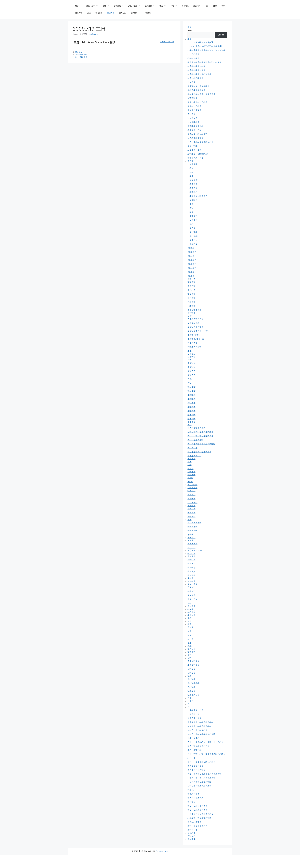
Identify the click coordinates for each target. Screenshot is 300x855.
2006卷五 (192, 264)
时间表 (190, 540)
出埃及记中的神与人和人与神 (200, 722)
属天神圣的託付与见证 (197, 134)
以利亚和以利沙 (194, 714)
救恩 (189, 631)
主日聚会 (110, 13)
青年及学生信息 (194, 310)
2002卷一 (192, 248)
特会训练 (191, 612)
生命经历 (191, 399)
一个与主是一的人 (195, 710)
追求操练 (191, 415)
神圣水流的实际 (194, 150)
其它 (189, 383)
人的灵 (190, 627)
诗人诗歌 (192, 228)
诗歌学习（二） (194, 673)
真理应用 (191, 403)
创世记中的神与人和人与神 (199, 726)
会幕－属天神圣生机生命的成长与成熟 (204, 774)
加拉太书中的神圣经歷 (197, 730)
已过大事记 (192, 543)
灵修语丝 (191, 516)
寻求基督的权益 (194, 130)
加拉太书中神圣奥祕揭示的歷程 (201, 734)
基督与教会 (192, 526)
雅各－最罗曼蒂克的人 (197, 826)
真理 (190, 208)
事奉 (189, 39)
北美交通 (191, 82)
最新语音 (191, 575)
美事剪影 (192, 216)
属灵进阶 (191, 498)
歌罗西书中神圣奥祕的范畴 (199, 782)
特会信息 (191, 298)
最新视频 (191, 571)
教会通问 (192, 188)
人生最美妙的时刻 (195, 319)
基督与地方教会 (194, 106)
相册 (189, 621)
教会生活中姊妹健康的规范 (199, 452)
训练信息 (191, 302)
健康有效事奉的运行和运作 (199, 74)
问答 (172, 6)
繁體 (189, 27)
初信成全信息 (193, 323)
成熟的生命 (192, 502)
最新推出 (191, 556)
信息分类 (148, 6)
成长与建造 (132, 6)
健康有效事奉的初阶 (196, 66)
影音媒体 (191, 474)
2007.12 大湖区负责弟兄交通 (200, 42)
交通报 (148, 13)
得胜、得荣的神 (194, 750)
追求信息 (191, 306)
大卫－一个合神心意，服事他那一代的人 (205, 742)
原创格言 (191, 508)
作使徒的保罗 (193, 58)
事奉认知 (191, 363)
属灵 (189, 462)
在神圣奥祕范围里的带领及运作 (201, 94)
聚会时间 (191, 649)
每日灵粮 (191, 512)
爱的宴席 (191, 606)
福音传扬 (191, 407)
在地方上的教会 (194, 522)
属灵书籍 (185, 6)
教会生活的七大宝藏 (196, 770)
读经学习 (191, 691)
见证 (190, 224)
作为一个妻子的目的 (196, 428)
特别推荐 (191, 609)
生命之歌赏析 (193, 665)
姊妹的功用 (192, 448)
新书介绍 (191, 559)
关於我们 (191, 836)
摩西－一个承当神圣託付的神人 (201, 762)
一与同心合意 (193, 54)
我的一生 (191, 758)
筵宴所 (190, 468)
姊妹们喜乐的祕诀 (195, 440)
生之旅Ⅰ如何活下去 (196, 339)
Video (190, 481)
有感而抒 (192, 192)
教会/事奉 (79, 13)
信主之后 (191, 490)
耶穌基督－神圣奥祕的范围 (199, 818)
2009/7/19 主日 (167, 41)
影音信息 (196, 6)
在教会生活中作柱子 (196, 90)
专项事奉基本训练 (195, 126)
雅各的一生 (192, 830)
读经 (104, 6)
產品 (189, 618)
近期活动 (191, 547)
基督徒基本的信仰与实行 (198, 331)
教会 (161, 6)
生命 (190, 204)
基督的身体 (192, 530)
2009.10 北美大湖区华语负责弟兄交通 (205, 46)
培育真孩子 (192, 98)
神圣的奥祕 (192, 343)
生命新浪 (191, 615)
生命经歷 (191, 395)
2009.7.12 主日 (81, 54)
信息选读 (192, 164)
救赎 (189, 635)
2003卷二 (192, 252)
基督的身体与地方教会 (197, 102)
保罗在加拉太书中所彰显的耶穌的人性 (204, 62)
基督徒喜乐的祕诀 (195, 327)
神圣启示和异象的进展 (197, 810)
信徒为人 (191, 371)
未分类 (190, 578)
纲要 (189, 646)
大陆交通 (191, 114)
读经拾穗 (192, 236)
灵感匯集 (191, 839)
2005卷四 (192, 260)
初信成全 (191, 354)
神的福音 (191, 802)
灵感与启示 (90, 6)
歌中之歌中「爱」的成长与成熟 (201, 778)
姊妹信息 (191, 282)
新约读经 (191, 679)
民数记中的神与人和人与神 (199, 786)
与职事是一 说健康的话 (198, 154)
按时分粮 (117, 6)
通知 (189, 704)
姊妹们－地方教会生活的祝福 (200, 436)
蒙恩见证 (122, 13)
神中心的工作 (193, 794)
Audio (190, 477)
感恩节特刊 (192, 484)
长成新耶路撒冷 (194, 822)
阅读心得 (191, 833)
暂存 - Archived (195, 550)
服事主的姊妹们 (194, 456)
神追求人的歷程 (194, 347)
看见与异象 (192, 599)
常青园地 (191, 471)
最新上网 (191, 563)
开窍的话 (191, 591)
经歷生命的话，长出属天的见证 (201, 814)
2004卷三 (192, 256)
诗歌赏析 (192, 232)
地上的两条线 (193, 738)
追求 (189, 698)
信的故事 (134, 13)
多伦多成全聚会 (194, 110)
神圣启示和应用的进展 (197, 806)
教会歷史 (192, 184)
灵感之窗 (192, 244)
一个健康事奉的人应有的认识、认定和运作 (206, 50)
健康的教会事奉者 (195, 78)
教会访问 (191, 537)
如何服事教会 (193, 122)
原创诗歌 (191, 357)
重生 (189, 351)
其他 (189, 379)
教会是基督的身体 (195, 766)
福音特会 (99, 13)
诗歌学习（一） (194, 669)
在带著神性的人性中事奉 (198, 86)
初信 (190, 168)
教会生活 (191, 387)
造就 (89, 13)
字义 (190, 176)
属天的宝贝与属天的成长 (198, 746)
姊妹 (215, 6)
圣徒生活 (192, 220)
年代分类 (191, 290)
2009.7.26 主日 (81, 57)
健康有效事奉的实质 (196, 70)
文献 (189, 464)
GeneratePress (162, 851)
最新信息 (191, 567)
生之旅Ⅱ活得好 (194, 335)
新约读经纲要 (193, 683)
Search (191, 30)
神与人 (190, 639)
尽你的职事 (192, 146)
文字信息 (191, 294)
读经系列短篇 (193, 695)
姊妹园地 (191, 458)
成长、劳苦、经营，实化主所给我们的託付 (206, 754)
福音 (77, 6)
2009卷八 (192, 276)
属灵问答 (192, 180)
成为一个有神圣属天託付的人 (200, 142)
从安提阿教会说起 (195, 138)
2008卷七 (192, 272)
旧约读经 (191, 687)
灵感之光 (191, 595)
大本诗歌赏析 (193, 661)
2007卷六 (192, 268)
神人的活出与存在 (195, 798)
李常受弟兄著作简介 (197, 196)
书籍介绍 (191, 553)
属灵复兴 (191, 494)
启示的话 (191, 587)
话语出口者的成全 (195, 158)
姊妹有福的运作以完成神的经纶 (201, 444)
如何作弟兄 (192, 118)
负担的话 (192, 240)
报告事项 (191, 422)
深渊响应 (192, 200)
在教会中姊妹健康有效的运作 (200, 432)
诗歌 (223, 6)
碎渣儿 (190, 790)
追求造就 (191, 701)
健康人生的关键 (194, 718)
